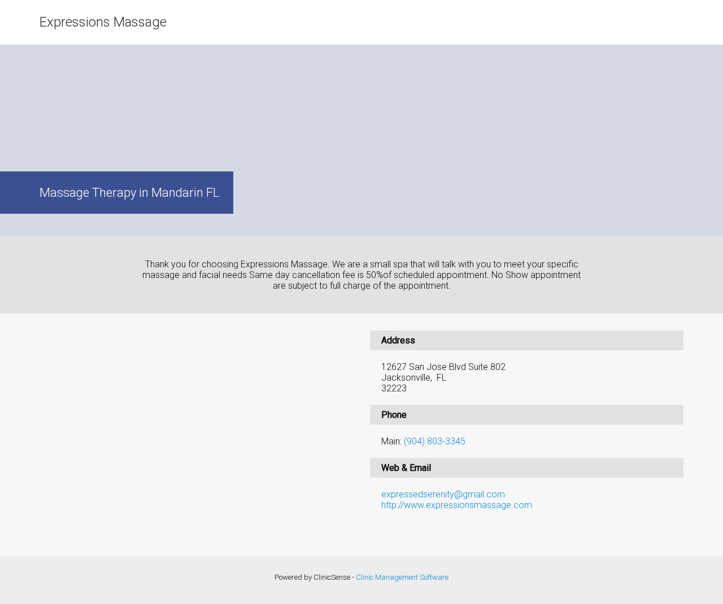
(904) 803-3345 (434, 441)
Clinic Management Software (402, 577)
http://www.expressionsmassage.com (456, 505)
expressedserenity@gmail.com (443, 494)
